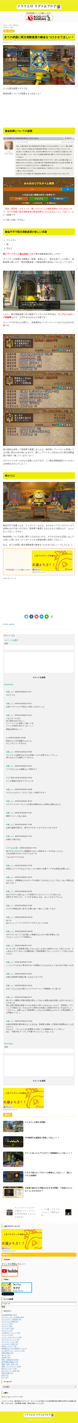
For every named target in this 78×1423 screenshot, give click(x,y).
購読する (8, 1254)
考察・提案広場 (9, 624)
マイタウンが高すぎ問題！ (36, 1122)
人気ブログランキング (39, 572)
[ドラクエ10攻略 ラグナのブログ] (39, 8)
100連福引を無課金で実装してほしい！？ (42, 1138)
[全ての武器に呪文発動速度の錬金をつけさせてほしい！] (42, 617)
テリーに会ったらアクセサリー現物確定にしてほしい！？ (48, 1153)
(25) (11, 27)
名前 (6, 643)
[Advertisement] (39, 111)
